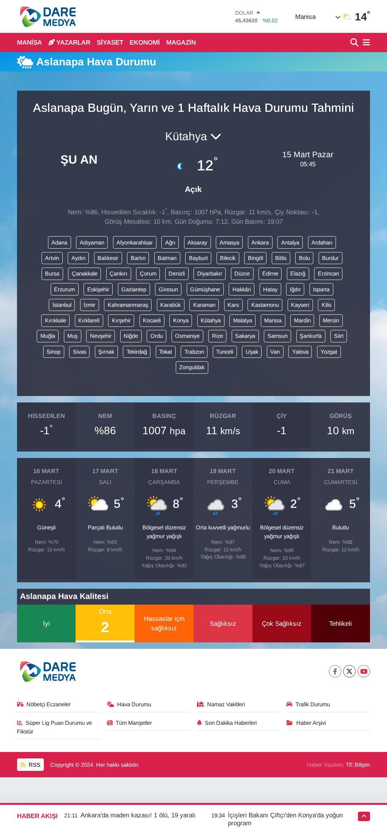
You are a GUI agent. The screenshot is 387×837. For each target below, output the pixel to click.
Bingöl (255, 258)
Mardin (302, 320)
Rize (217, 336)
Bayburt (198, 258)
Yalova (300, 352)
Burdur (330, 258)
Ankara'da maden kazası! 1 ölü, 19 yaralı (138, 815)
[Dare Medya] (46, 16)
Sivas (79, 352)
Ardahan (321, 243)
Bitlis (280, 258)
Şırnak (106, 352)
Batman (167, 258)
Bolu (304, 258)
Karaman (204, 305)
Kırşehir (121, 320)
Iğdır (295, 289)
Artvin (52, 258)
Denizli (177, 274)
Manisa (273, 320)
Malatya (242, 320)
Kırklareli (88, 320)
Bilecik (227, 258)
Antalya (290, 243)
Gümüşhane (205, 289)
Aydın (78, 258)
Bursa (52, 274)
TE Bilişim (358, 765)
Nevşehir (100, 336)
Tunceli (224, 352)
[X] (349, 671)
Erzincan (328, 274)
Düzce (242, 274)
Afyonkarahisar (134, 243)
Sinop (53, 352)
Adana (59, 243)
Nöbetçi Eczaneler (48, 704)
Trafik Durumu (313, 704)
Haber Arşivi (311, 723)
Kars (233, 305)
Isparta (321, 289)
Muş (72, 336)
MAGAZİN (181, 42)
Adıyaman (92, 243)
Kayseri (300, 305)
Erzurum (64, 289)
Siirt (339, 336)
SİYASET (110, 42)
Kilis (326, 305)
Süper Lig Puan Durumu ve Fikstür (54, 727)
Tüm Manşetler (134, 723)
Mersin (331, 320)
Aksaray (197, 243)
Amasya (229, 243)
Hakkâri (241, 289)
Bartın (138, 258)
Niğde (131, 336)
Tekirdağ (137, 352)
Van (275, 352)
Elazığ (297, 274)
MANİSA (29, 42)
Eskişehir (98, 289)
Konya (181, 320)
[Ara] (355, 43)
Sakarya (245, 336)
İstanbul (62, 305)
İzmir (89, 305)
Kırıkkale (55, 320)
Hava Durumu (134, 704)
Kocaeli (152, 320)
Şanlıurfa (311, 336)
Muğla (47, 336)
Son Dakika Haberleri (231, 723)
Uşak (252, 352)
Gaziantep (133, 289)
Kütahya (211, 320)
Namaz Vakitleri (226, 704)
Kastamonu (265, 305)
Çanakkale (85, 274)
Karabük (170, 305)
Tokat (165, 352)
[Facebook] (335, 671)
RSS (33, 765)
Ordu (156, 336)
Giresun (168, 289)
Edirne (270, 274)
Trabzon (194, 352)
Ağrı (170, 243)
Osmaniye (187, 336)
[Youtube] (364, 671)
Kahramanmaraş (128, 305)
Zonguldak (191, 367)
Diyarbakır (209, 274)
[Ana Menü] (365, 43)
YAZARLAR (73, 42)
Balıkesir (108, 258)
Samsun (278, 336)
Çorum (148, 274)
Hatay (270, 289)
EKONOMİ (145, 42)
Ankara (260, 243)
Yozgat (328, 352)
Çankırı (118, 274)
